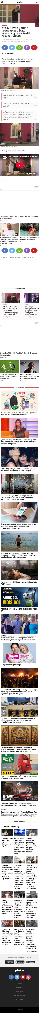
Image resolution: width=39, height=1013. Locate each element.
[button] (2, 301)
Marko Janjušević (15, 257)
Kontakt (19, 984)
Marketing (19, 988)
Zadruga (5, 25)
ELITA (5, 257)
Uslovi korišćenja (19, 995)
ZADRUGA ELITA (28, 257)
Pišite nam (19, 999)
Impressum (19, 991)
